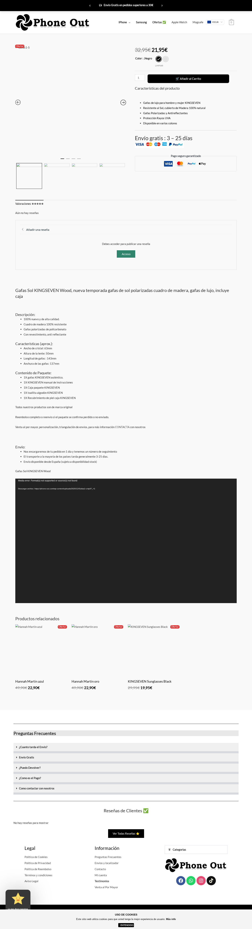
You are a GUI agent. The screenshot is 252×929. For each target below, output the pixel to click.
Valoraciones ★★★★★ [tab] (29, 203)
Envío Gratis (26, 757)
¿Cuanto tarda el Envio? (33, 747)
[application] (126, 541)
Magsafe (198, 22)
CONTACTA (122, 427)
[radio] (158, 59)
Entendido (127, 925)
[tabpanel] (70, 100)
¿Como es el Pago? (30, 778)
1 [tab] (62, 160)
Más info (171, 919)
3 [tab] (73, 160)
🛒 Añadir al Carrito (188, 78)
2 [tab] (68, 160)
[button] (126, 748)
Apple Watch (179, 22)
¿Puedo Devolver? (30, 767)
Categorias (179, 849)
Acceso (126, 254)
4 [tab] (79, 160)
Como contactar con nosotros (36, 788)
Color (138, 58)
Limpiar (159, 65)
